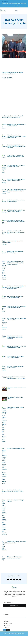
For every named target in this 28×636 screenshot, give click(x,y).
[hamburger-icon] (16, 10)
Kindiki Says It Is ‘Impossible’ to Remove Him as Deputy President (15, 490)
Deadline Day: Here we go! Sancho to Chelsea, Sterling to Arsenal (16, 180)
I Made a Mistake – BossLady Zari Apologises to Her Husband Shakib (15, 156)
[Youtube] (18, 6)
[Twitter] (11, 6)
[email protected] (5, 1)
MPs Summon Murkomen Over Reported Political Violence (14, 557)
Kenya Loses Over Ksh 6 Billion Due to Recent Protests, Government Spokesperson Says (16, 287)
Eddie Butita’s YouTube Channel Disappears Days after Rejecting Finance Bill (14, 337)
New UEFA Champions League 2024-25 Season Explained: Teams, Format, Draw (16, 191)
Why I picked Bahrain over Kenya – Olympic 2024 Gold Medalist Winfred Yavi (15, 232)
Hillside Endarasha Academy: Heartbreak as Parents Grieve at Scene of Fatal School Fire (16, 136)
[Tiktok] (20, 6)
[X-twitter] (11, 579)
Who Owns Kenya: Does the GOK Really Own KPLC (15, 367)
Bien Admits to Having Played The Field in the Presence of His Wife (16, 347)
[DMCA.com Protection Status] (6, 629)
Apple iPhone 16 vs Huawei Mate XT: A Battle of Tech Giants (16, 125)
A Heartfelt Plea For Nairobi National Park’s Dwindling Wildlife (15, 357)
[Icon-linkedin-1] (17, 579)
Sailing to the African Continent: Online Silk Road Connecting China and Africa (16, 377)
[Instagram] (13, 6)
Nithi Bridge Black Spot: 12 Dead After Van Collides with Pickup (16, 166)
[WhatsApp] (16, 6)
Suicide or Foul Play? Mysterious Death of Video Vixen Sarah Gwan (16, 307)
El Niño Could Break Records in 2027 (16, 448)
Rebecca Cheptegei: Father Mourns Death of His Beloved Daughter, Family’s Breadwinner (16, 146)
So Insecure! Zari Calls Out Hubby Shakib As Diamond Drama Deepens (16, 221)
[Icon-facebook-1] (8, 579)
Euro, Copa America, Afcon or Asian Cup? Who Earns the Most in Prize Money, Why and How (15, 263)
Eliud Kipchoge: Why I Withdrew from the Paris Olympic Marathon (16, 211)
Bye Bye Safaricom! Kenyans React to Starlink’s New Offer (16, 200)
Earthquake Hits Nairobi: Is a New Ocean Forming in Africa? (15, 297)
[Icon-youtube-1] (14, 579)
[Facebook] (8, 6)
